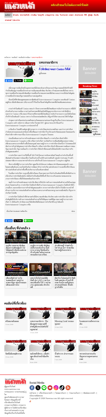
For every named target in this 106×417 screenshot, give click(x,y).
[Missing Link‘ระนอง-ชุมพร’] (65, 313)
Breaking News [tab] (90, 86)
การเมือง (34, 15)
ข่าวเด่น (16, 15)
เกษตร (71, 15)
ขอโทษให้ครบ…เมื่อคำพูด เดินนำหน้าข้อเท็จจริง (39, 356)
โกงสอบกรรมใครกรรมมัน (89, 323)
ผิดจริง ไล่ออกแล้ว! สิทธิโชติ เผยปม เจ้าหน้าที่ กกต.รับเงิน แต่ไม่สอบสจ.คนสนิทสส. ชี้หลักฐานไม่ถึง (65, 282)
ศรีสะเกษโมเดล (12, 321)
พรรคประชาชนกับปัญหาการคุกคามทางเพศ (89, 356)
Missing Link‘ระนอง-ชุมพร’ (64, 323)
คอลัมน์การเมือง (24, 57)
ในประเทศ (64, 15)
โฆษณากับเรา (60, 393)
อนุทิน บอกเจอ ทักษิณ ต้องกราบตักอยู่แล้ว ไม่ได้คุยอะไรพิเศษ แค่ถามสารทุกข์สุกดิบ (16, 249)
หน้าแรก (7, 57)
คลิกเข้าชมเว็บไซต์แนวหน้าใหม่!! (69, 5)
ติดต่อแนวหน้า (89, 393)
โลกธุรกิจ (41, 15)
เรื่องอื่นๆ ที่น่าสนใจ (17, 228)
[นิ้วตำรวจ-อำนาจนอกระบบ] (65, 345)
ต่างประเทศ (79, 15)
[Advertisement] (53, 38)
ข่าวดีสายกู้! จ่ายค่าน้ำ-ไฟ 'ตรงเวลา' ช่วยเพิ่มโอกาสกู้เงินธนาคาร (64, 248)
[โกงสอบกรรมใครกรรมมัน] (90, 313)
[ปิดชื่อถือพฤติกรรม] (16, 345)
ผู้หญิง (90, 15)
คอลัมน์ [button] (8, 15)
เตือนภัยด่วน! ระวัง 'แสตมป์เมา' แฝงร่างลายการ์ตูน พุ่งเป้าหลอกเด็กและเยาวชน (16, 281)
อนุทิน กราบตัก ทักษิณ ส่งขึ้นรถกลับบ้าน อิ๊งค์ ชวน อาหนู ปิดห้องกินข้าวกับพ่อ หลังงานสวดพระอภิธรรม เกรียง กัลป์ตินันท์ (40, 251)
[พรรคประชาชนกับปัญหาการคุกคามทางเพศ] (90, 345)
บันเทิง (96, 15)
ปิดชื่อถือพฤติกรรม (13, 354)
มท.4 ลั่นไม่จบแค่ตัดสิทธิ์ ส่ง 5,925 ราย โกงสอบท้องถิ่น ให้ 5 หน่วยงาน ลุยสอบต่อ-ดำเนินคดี (40, 282)
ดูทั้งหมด (42, 73)
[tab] (40, 211)
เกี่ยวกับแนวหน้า (46, 393)
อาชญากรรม (49, 15)
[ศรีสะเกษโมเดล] (16, 313)
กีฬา (85, 15)
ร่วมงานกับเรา (75, 393)
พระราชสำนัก (25, 15)
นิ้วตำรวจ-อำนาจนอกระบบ (64, 355)
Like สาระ (16, 20)
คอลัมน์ (14, 57)
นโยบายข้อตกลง (36, 395)
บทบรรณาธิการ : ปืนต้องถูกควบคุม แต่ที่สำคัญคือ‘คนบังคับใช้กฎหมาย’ (39, 325)
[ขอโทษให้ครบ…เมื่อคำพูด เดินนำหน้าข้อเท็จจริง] (40, 345)
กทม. (57, 15)
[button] (40, 211)
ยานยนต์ (8, 20)
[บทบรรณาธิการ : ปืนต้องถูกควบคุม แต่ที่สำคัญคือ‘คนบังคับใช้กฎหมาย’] (40, 313)
